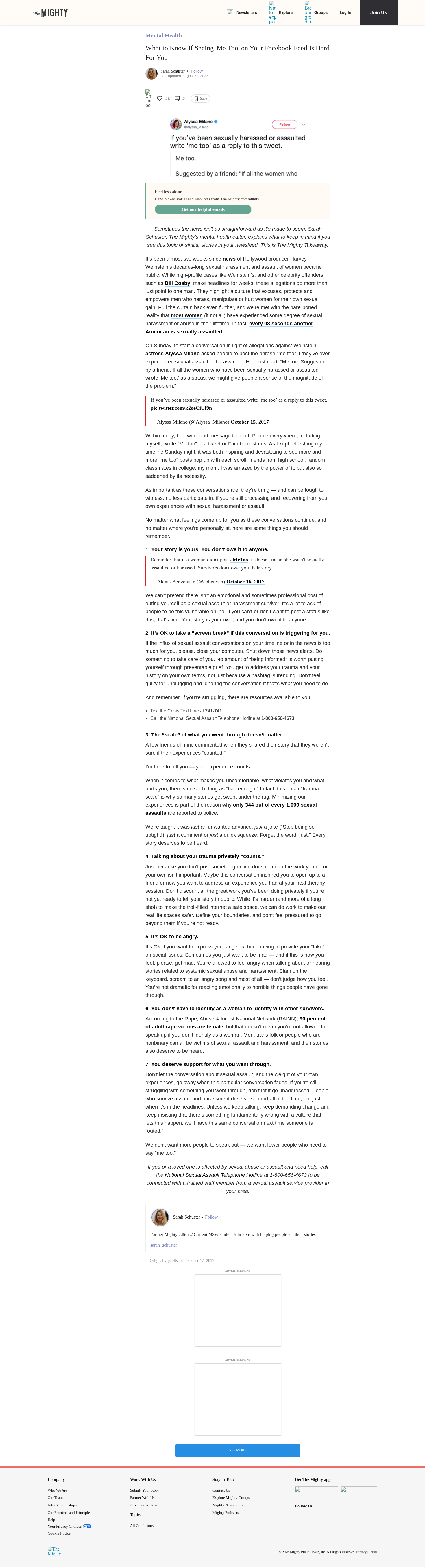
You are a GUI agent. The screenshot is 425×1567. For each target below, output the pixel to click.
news (229, 259)
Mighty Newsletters (227, 1505)
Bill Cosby (177, 283)
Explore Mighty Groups (231, 1497)
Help (51, 1520)
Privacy (361, 1552)
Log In (345, 12)
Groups (321, 12)
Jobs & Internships (62, 1505)
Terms (373, 1552)
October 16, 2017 (245, 581)
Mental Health (163, 35)
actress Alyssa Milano (172, 354)
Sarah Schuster (173, 71)
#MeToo (239, 559)
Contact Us (221, 1490)
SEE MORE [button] (237, 1450)
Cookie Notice (59, 1533)
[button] (197, 71)
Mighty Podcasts (225, 1512)
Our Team (55, 1497)
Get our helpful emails (203, 209)
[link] (50, 12)
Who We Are (57, 1490)
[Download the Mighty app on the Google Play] (362, 1492)
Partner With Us (142, 1497)
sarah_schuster (163, 1245)
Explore (286, 12)
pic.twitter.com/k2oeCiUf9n (181, 408)
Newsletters (246, 12)
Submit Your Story (144, 1490)
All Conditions (142, 1525)
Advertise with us (143, 1505)
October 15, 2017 (250, 422)
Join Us (378, 12)
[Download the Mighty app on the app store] (316, 1492)
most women (187, 315)
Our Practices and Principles (69, 1512)
